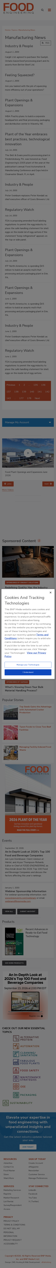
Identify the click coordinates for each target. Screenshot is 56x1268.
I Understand (28, 672)
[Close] (50, 592)
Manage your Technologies (28, 665)
